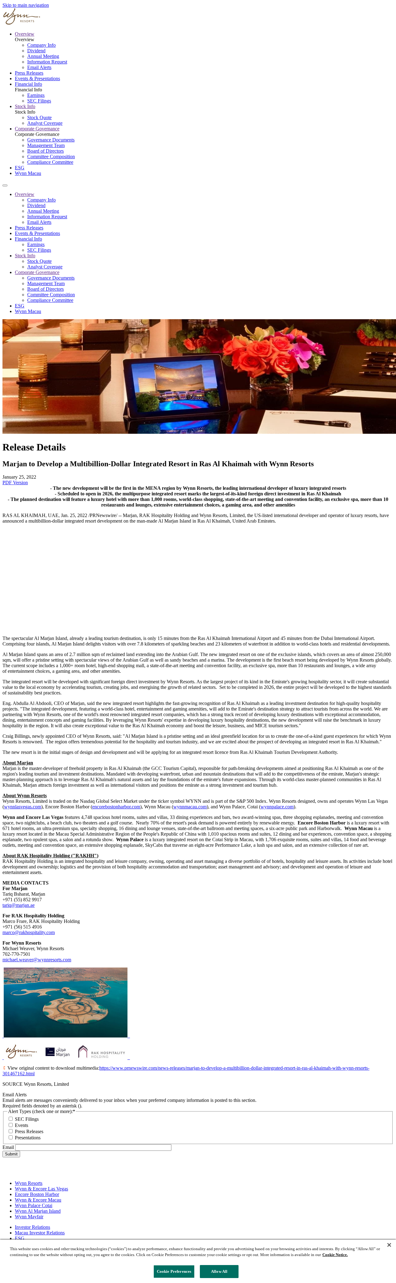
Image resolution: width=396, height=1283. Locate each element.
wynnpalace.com (277, 806)
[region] (198, 1261)
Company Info (41, 45)
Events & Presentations (37, 78)
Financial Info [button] (28, 238)
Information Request (47, 61)
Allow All (219, 1271)
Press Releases (29, 73)
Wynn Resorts (28, 1183)
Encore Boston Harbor (37, 1194)
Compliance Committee (50, 162)
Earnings (36, 95)
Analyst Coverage (44, 123)
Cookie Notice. (335, 1255)
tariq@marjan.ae (18, 905)
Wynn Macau (28, 173)
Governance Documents (51, 139)
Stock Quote (39, 117)
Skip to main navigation (25, 5)
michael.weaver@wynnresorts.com (36, 959)
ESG (19, 167)
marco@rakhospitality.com (28, 932)
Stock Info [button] (25, 255)
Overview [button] (24, 194)
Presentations (28, 1137)
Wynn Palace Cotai (33, 1205)
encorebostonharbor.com (116, 806)
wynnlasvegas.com (22, 806)
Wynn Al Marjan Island (38, 1211)
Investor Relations (32, 1227)
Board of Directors (45, 151)
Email (8, 1147)
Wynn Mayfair (29, 1216)
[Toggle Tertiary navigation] (4, 185)
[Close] (389, 1245)
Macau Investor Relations (40, 1232)
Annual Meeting (43, 56)
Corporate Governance (37, 128)
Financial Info (28, 84)
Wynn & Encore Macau (38, 1200)
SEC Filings (39, 100)
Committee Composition (51, 156)
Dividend (36, 50)
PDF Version (15, 482)
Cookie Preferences (174, 1271)
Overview (24, 34)
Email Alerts (39, 67)
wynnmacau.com (190, 806)
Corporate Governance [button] (37, 272)
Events (21, 1125)
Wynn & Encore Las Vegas (41, 1188)
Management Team (46, 145)
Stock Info (25, 106)
